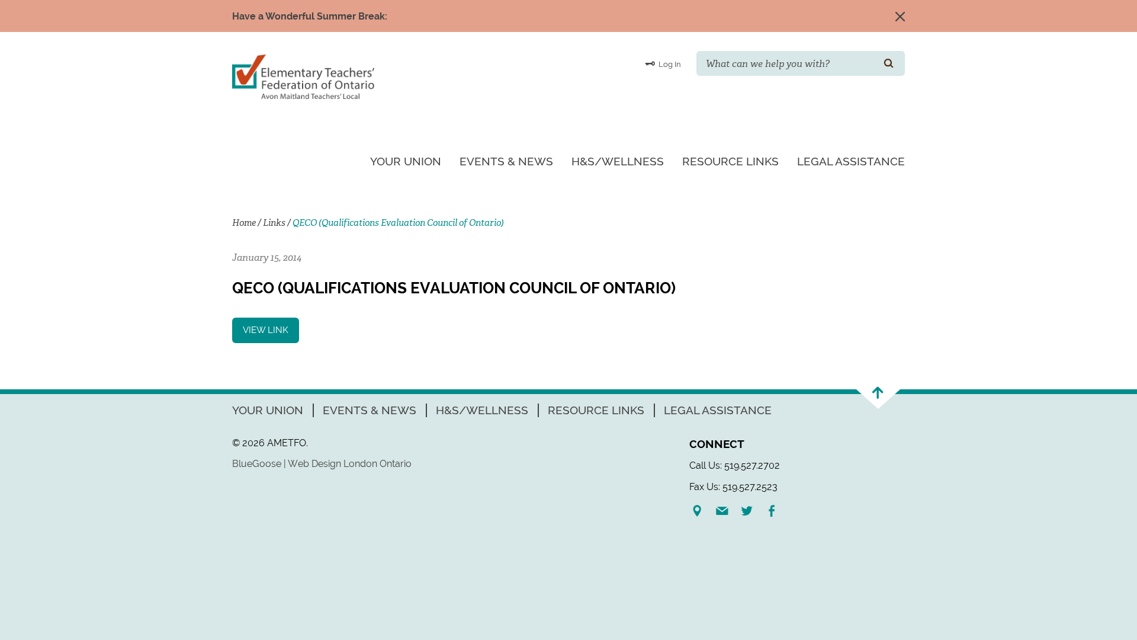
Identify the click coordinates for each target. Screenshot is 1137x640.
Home (244, 223)
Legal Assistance (851, 161)
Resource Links (730, 161)
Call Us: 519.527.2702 (734, 465)
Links (274, 223)
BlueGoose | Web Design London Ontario (322, 463)
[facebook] (776, 511)
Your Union (405, 161)
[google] (701, 511)
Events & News (506, 161)
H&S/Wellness (617, 161)
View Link (265, 330)
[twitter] (751, 511)
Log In (669, 64)
